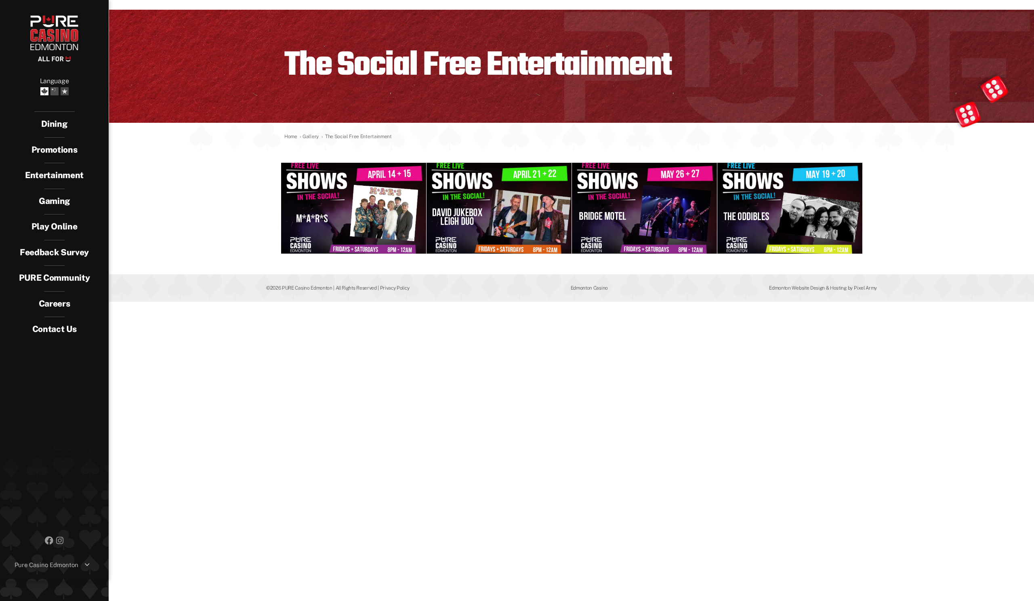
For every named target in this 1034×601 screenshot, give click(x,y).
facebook (48, 540)
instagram (59, 540)
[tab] (54, 176)
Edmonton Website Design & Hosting (807, 288)
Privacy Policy (395, 288)
